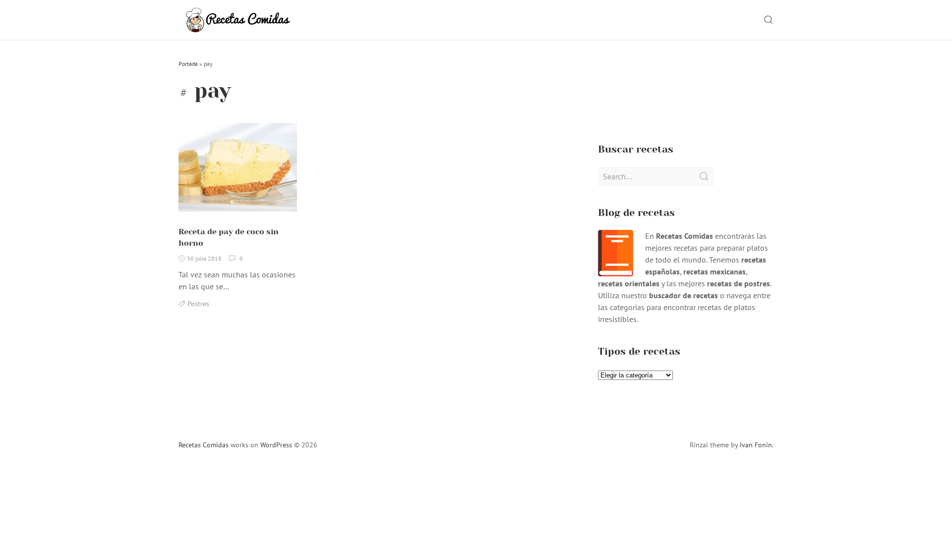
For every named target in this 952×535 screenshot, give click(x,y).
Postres (198, 303)
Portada (188, 63)
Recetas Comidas (203, 444)
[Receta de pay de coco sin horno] (237, 171)
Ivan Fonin (756, 444)
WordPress (276, 444)
